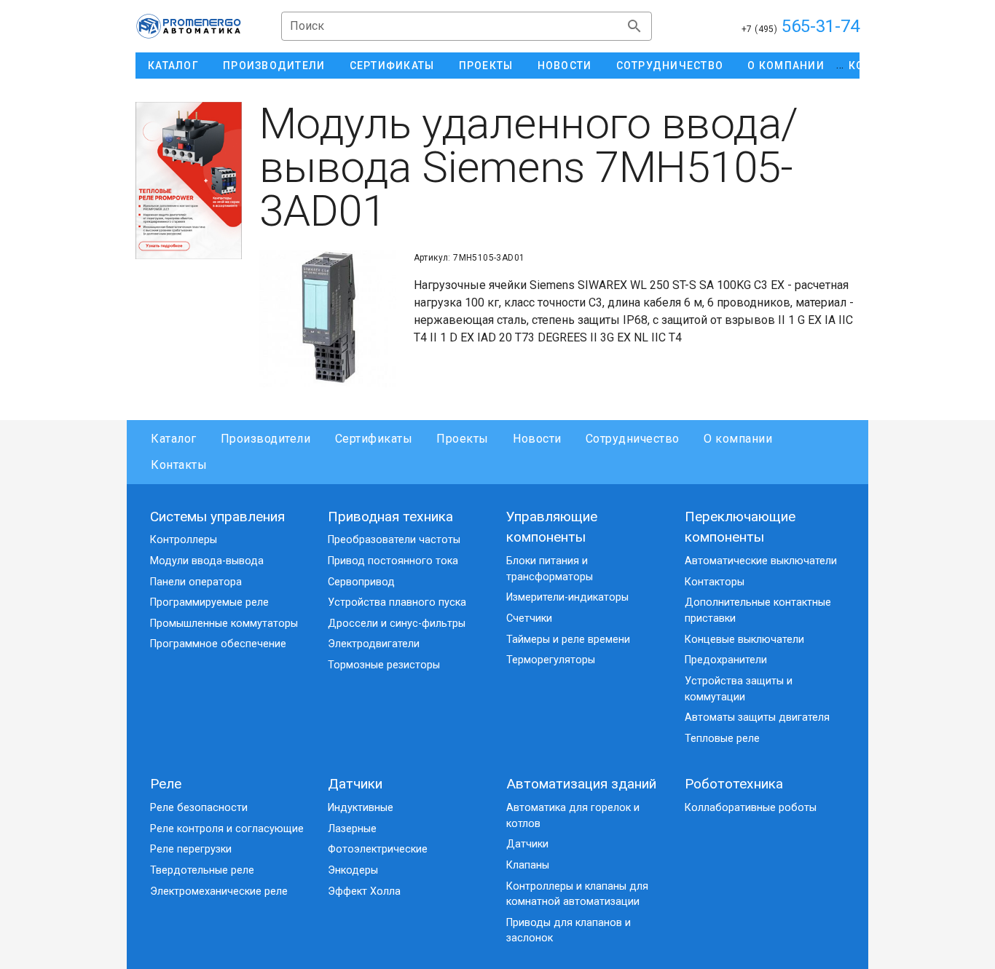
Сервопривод (361, 582)
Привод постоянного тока (393, 561)
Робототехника (734, 783)
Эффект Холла (364, 891)
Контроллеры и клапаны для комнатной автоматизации (577, 894)
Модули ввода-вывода (207, 561)
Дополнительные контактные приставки (758, 610)
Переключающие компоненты (740, 527)
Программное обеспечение (218, 644)
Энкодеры (353, 870)
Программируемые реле (209, 602)
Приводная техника (390, 516)
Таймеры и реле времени (568, 639)
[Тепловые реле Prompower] (188, 180)
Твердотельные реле (202, 870)
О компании (738, 439)
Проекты (462, 439)
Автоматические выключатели (761, 561)
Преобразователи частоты (394, 540)
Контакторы (714, 582)
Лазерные (352, 829)
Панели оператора (196, 582)
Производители (266, 439)
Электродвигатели (374, 644)
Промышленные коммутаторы (224, 623)
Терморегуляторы (550, 660)
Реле (165, 783)
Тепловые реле (722, 738)
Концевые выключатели (744, 639)
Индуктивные (360, 808)
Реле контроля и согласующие (227, 829)
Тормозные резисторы (384, 665)
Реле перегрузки (191, 849)
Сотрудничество (633, 439)
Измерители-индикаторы (567, 597)
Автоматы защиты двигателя (757, 717)
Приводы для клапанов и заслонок (568, 931)
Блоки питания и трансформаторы (549, 569)
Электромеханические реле (219, 891)
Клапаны (527, 865)
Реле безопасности (199, 808)
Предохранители (726, 660)
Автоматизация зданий (581, 783)
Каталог (174, 439)
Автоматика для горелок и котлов (573, 816)
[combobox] (466, 26)
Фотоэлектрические (378, 849)
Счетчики (529, 618)
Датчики (355, 783)
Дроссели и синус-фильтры (396, 623)
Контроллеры (183, 540)
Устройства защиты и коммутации (739, 689)
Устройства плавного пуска (397, 602)
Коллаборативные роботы (751, 808)
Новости (537, 439)
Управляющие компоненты (551, 527)
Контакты (179, 465)
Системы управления (217, 516)
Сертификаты (373, 439)
